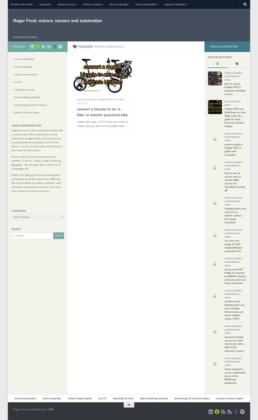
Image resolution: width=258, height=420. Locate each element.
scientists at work (24, 89)
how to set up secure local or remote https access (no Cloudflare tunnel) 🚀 (234, 181)
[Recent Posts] (217, 64)
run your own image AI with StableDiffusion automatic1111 (233, 246)
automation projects (25, 37)
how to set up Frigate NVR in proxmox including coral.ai (234, 89)
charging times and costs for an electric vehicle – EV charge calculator (235, 215)
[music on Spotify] (60, 46)
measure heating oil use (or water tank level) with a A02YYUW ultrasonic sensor (234, 344)
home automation (146, 4)
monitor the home (21, 4)
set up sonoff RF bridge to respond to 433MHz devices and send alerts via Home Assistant (235, 276)
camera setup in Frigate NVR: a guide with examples (233, 150)
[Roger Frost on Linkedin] (32, 46)
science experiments (26, 74)
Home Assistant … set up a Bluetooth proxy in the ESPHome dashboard (235, 376)
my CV (18, 82)
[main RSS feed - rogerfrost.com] (49, 46)
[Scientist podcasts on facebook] (54, 46)
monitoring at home (111, 99)
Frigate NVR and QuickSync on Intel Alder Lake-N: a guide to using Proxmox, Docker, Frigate (235, 117)
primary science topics (27, 112)
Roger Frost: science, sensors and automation (57, 21)
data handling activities (28, 97)
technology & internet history (31, 105)
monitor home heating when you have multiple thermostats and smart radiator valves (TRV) (234, 310)
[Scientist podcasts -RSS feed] (43, 46)
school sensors (67, 4)
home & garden (118, 4)
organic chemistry (175, 4)
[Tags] (237, 64)
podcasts (44, 4)
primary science (92, 4)
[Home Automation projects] (38, 46)
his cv (29, 175)
